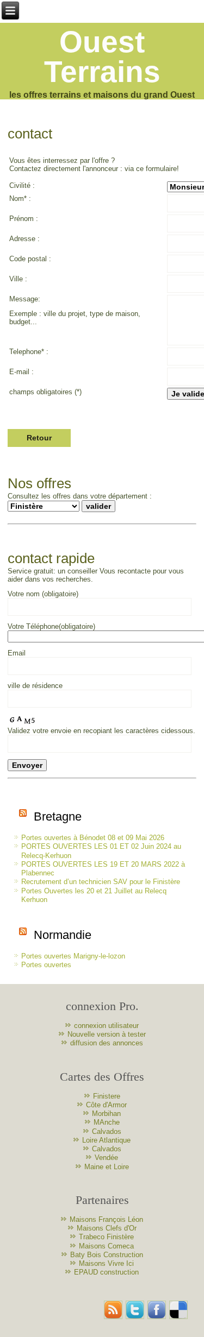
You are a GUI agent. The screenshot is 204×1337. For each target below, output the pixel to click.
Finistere (106, 1096)
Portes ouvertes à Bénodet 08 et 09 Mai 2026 (92, 838)
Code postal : (30, 259)
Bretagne (58, 816)
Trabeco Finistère (106, 1237)
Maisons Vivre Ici (106, 1263)
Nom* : (20, 198)
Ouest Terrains (102, 57)
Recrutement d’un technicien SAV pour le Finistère (100, 882)
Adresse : (24, 239)
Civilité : (22, 185)
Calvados (106, 1131)
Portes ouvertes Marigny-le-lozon (73, 956)
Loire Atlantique (106, 1140)
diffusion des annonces (106, 1043)
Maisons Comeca (106, 1246)
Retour (39, 437)
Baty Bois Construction (106, 1255)
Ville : (18, 279)
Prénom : (23, 219)
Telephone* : (28, 352)
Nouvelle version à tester (106, 1034)
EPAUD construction (106, 1272)
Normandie (62, 935)
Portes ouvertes (46, 965)
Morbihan (106, 1113)
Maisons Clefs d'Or (107, 1228)
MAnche (107, 1122)
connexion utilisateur (106, 1025)
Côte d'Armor (106, 1105)
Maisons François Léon (106, 1219)
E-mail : (21, 372)
